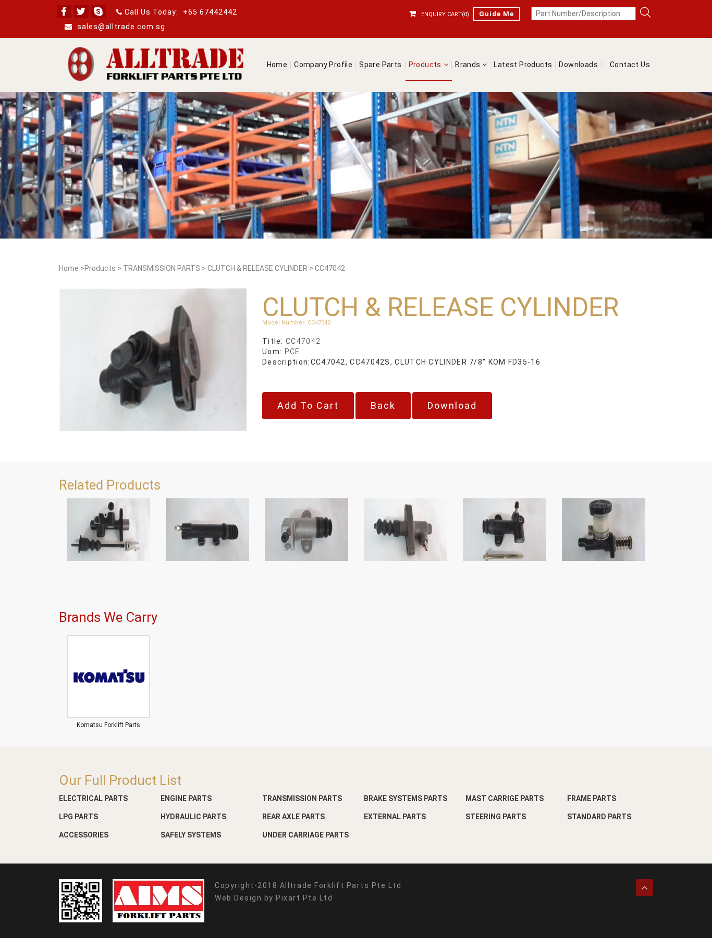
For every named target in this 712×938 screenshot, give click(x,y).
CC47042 (330, 268)
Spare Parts (380, 65)
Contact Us (630, 65)
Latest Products (523, 65)
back (383, 405)
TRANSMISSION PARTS (161, 268)
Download (452, 405)
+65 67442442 (210, 12)
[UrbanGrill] (155, 64)
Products (425, 65)
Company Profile (323, 65)
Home (277, 65)
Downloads (578, 65)
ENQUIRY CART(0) (445, 14)
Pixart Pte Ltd (304, 898)
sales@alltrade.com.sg (120, 26)
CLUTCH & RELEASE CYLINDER (257, 268)
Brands (468, 65)
